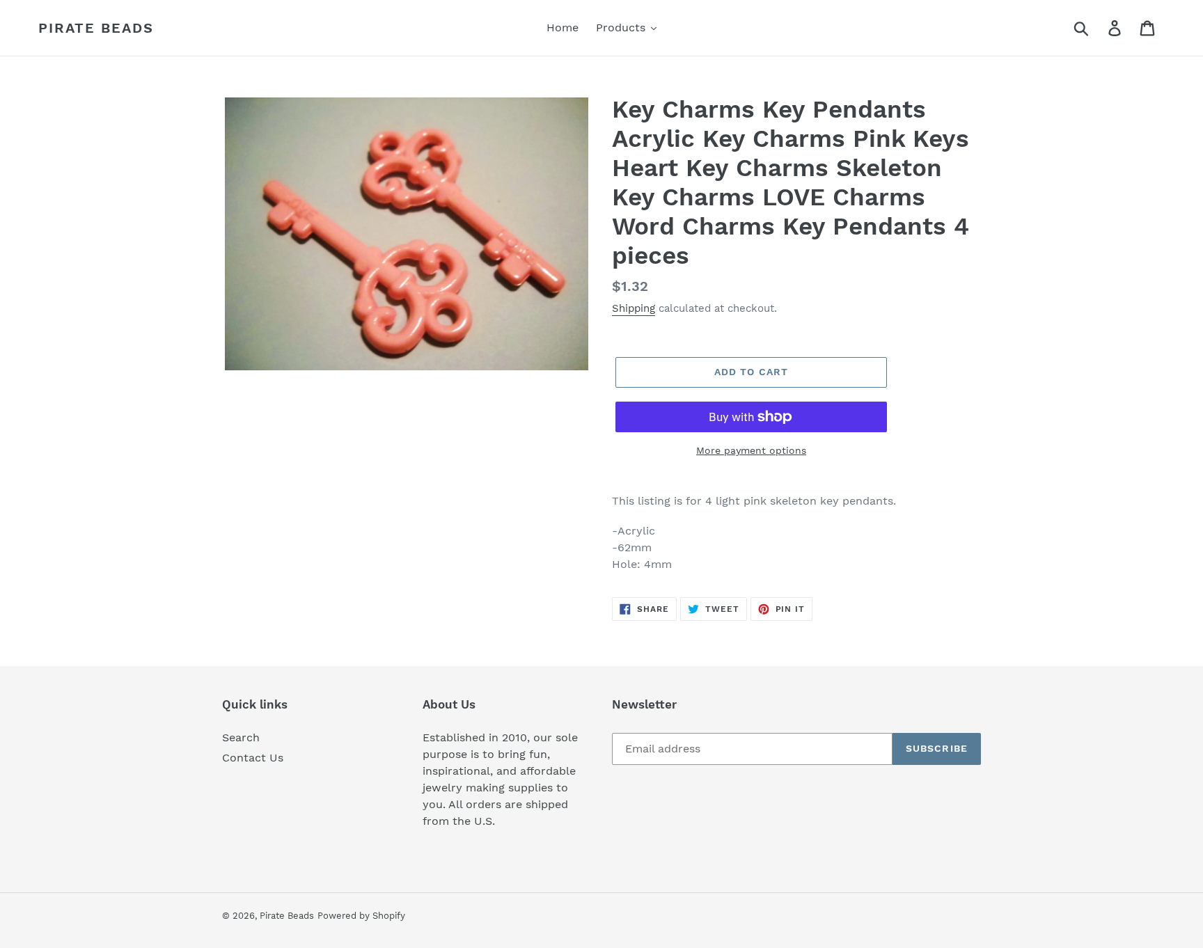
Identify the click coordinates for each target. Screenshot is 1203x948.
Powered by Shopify (361, 915)
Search (241, 737)
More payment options (751, 450)
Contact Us (252, 757)
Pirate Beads (96, 27)
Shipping (633, 308)
